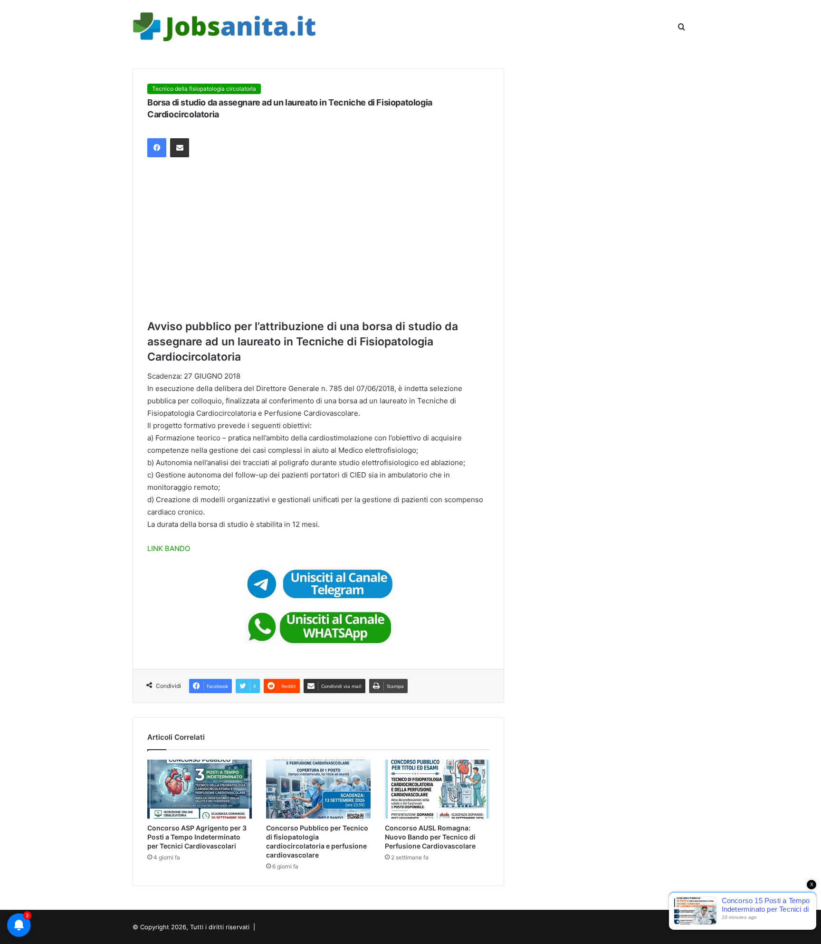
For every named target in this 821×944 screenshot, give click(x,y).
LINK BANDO (168, 548)
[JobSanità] (225, 27)
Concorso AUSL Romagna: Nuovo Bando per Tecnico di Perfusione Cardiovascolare (430, 837)
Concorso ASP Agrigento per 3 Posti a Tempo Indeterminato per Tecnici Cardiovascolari (197, 837)
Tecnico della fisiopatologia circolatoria (204, 88)
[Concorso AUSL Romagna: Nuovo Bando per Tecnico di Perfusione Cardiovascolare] (437, 789)
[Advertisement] (318, 238)
